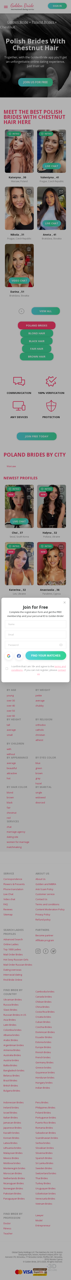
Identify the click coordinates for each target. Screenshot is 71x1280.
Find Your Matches (45, 655)
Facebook (19, 656)
